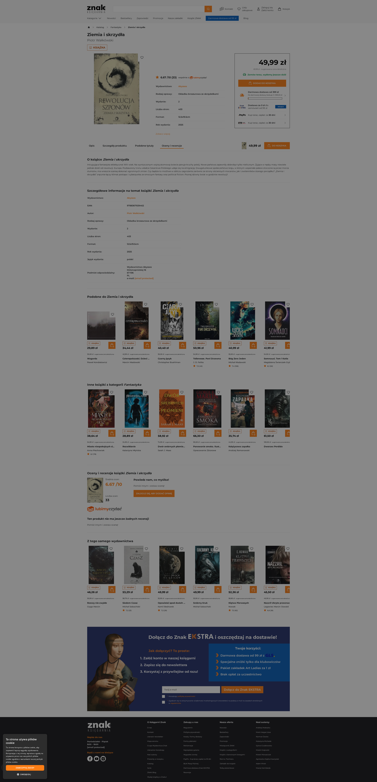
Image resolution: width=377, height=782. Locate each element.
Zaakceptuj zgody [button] (25, 768)
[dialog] (25, 756)
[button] (25, 774)
